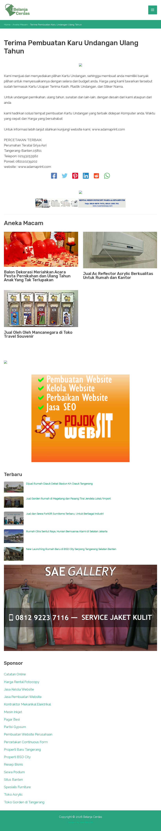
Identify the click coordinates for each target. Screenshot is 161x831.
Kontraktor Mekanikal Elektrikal (27, 704)
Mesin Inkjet (13, 712)
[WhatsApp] (107, 176)
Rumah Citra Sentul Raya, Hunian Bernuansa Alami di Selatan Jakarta (66, 531)
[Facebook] (54, 176)
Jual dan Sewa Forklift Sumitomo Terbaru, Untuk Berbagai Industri (65, 513)
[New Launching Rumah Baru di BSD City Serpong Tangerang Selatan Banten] (14, 556)
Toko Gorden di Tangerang (24, 802)
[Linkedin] (86, 176)
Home (7, 24)
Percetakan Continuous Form (26, 742)
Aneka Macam (20, 24)
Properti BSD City (17, 757)
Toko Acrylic (13, 794)
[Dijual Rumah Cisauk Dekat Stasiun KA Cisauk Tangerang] (14, 489)
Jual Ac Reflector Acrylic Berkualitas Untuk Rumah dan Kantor (118, 275)
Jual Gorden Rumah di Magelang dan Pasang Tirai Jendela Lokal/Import (68, 498)
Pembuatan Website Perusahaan (28, 734)
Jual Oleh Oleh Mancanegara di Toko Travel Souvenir (38, 334)
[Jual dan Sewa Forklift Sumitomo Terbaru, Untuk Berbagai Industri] (14, 520)
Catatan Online (15, 674)
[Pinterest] (75, 176)
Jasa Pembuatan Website (23, 697)
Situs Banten (13, 779)
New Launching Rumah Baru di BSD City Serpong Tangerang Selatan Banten (71, 549)
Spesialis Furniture (17, 787)
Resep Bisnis (13, 764)
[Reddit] (96, 176)
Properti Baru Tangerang (22, 749)
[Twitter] (65, 176)
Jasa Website (86, 822)
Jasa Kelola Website (19, 689)
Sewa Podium (14, 772)
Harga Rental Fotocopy (21, 682)
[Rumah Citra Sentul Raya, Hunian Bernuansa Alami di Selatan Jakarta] (14, 538)
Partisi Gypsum (15, 727)
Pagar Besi (12, 719)
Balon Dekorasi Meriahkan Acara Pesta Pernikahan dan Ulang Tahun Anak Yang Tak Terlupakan (37, 276)
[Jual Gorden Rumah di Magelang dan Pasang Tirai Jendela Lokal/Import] (14, 503)
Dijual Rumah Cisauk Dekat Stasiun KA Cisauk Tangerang (59, 483)
